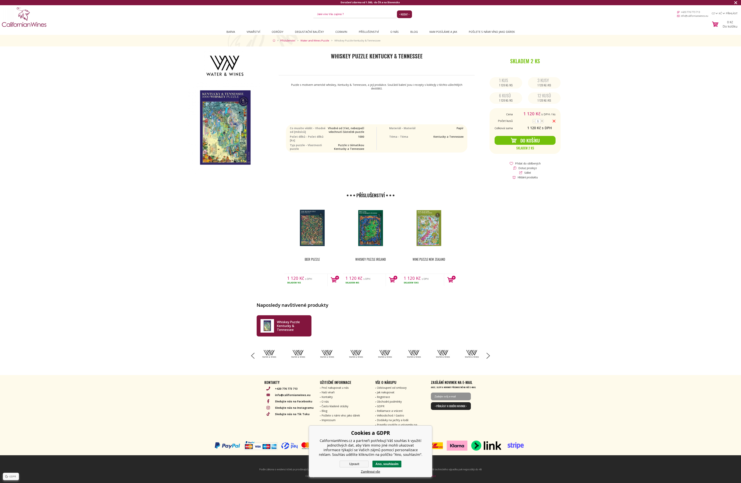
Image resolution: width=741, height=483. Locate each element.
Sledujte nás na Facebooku (293, 401)
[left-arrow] (253, 356)
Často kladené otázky (334, 406)
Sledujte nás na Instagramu (294, 408)
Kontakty (327, 397)
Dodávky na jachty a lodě (393, 420)
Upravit (354, 464)
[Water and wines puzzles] (269, 354)
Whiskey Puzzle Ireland (370, 259)
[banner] (24, 17)
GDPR (380, 406)
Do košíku (530, 140)
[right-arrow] (488, 356)
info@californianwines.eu (694, 16)
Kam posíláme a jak (443, 32)
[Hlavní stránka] (275, 40)
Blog (414, 32)
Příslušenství (369, 32)
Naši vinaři (328, 392)
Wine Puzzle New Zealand (429, 259)
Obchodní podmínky (389, 401)
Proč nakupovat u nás (335, 387)
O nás (394, 32)
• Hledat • (404, 14)
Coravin (341, 32)
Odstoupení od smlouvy (392, 387)
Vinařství (253, 32)
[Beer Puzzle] (312, 228)
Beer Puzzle (312, 259)
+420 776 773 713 (690, 12)
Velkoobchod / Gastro (390, 415)
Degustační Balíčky (309, 32)
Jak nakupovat (385, 392)
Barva (230, 32)
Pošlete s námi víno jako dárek (492, 32)
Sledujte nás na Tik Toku (292, 414)
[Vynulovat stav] (554, 121)
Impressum (328, 420)
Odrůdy (277, 32)
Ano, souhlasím (387, 464)
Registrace (383, 397)
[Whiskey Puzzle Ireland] (370, 228)
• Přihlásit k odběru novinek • (451, 406)
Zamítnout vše (370, 471)
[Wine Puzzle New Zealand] (429, 228)
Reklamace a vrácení (390, 411)
